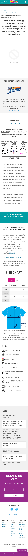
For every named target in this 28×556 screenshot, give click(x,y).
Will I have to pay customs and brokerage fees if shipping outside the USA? (13, 423)
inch (11, 280)
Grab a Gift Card (14, 515)
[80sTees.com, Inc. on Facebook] (12, 509)
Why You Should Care (14, 110)
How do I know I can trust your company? (12, 457)
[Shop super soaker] (14, 97)
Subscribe (14, 495)
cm (17, 280)
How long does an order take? (12, 463)
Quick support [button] (22, 551)
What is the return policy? (10, 444)
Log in (3, 523)
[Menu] (2, 2)
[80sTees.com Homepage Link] (14, 3)
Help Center (22, 524)
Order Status (22, 526)
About (12, 526)
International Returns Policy (12, 257)
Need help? (14, 341)
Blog (12, 524)
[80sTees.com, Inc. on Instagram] (16, 509)
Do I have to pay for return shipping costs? (11, 451)
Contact (12, 528)
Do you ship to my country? (9, 416)
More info (12, 253)
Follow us (14, 506)
